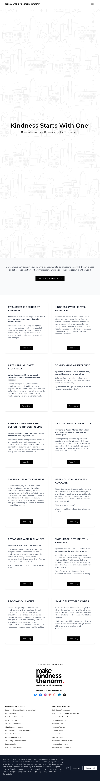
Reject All (76, 768)
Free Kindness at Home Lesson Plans (65, 713)
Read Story (26, 348)
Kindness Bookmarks (60, 744)
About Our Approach (13, 737)
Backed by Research (12, 734)
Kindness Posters (58, 727)
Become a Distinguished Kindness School (20, 710)
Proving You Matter (21, 601)
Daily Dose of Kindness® (14, 717)
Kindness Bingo (57, 734)
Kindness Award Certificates (62, 741)
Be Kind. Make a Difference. (72, 365)
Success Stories (10, 744)
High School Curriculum (14, 727)
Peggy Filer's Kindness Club (73, 423)
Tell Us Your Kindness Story (50, 278)
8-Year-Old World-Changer (26, 539)
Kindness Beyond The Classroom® (17, 730)
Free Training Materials (13, 747)
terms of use (56, 771)
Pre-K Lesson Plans (12, 720)
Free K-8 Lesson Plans (13, 724)
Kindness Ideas (10, 713)
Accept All (90, 768)
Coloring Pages (57, 730)
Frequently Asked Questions (15, 741)
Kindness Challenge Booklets (62, 717)
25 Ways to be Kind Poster (61, 747)
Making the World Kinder (72, 601)
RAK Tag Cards (57, 737)
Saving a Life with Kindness (26, 479)
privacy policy (41, 771)
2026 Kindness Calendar (61, 720)
